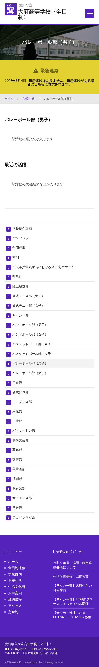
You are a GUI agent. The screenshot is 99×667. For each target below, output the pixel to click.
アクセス (15, 606)
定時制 (13, 612)
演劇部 (17, 479)
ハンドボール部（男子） (30, 325)
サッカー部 (20, 315)
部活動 (17, 276)
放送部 (17, 507)
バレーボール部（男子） (30, 363)
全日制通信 (16, 568)
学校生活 (28, 98)
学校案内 (15, 574)
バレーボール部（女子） (30, 373)
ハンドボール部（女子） (30, 334)
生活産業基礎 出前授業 (71, 576)
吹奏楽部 (18, 488)
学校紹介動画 (22, 228)
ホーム (9, 98)
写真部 (17, 450)
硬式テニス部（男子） (28, 296)
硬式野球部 (20, 392)
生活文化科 (16, 587)
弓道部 (17, 382)
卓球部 (17, 421)
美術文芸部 (20, 440)
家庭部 (17, 459)
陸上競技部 (20, 286)
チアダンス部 (22, 402)
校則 (15, 257)
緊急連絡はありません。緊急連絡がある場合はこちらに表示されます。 (60, 82)
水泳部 (17, 411)
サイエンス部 (22, 498)
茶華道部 (18, 469)
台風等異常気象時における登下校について (43, 267)
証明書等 (15, 599)
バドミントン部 (23, 430)
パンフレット (22, 238)
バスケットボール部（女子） (33, 354)
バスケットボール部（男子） (33, 344)
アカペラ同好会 (23, 517)
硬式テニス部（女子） (28, 305)
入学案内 (15, 593)
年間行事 (18, 248)
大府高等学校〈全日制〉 (42, 14)
